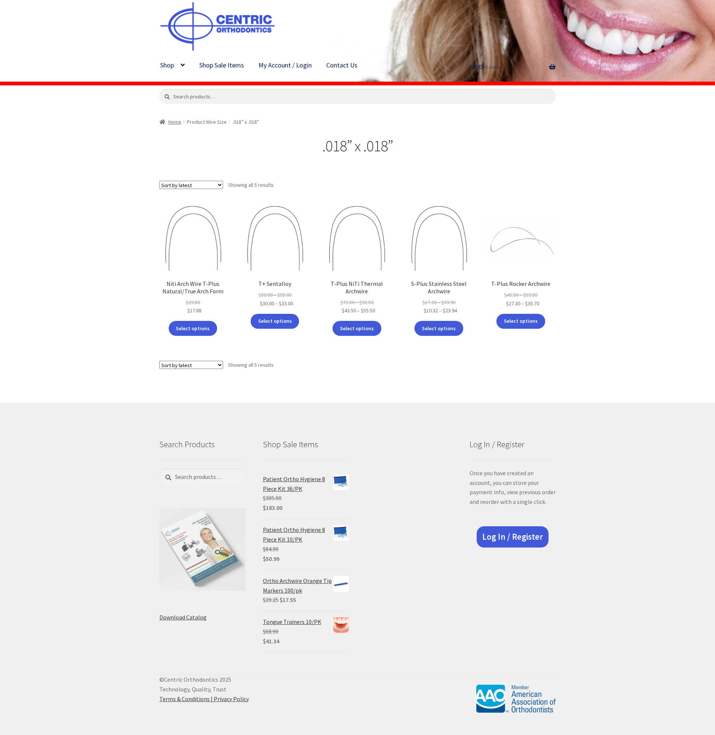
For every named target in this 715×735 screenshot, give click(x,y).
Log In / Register (512, 536)
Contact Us (342, 65)
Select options (193, 328)
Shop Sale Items (221, 65)
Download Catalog (183, 617)
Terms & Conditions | (186, 699)
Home (174, 122)
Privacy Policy (231, 699)
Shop (167, 65)
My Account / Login (285, 65)
